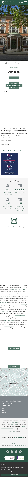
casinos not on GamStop (10, 444)
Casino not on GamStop (20, 445)
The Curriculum (14, 348)
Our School (14, 87)
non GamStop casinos (20, 315)
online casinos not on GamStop (16, 441)
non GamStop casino (15, 422)
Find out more (14, 471)
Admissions (14, 78)
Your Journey (14, 366)
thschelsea (12, 226)
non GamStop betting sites (6, 296)
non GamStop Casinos (19, 437)
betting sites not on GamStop (18, 289)
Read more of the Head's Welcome (11, 150)
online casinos (14, 424)
